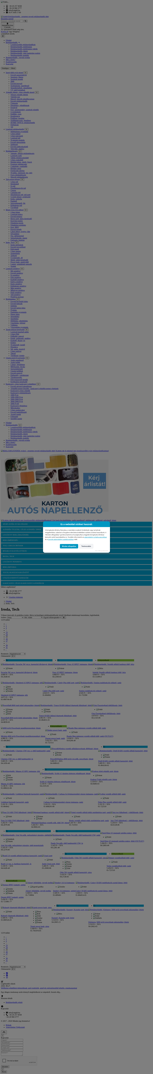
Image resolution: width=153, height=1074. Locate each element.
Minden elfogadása (69, 546)
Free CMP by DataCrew (101, 550)
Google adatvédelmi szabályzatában (61, 539)
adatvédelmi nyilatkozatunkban (95, 537)
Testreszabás (86, 546)
